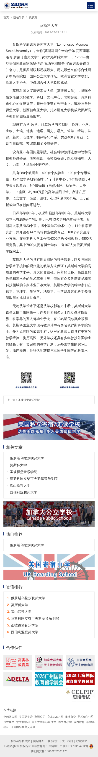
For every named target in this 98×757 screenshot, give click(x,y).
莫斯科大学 (18, 464)
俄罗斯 (33, 17)
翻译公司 (39, 716)
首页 (6, 17)
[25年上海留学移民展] (80, 678)
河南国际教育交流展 (23, 727)
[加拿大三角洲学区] (17, 679)
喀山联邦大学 (20, 485)
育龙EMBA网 (55, 716)
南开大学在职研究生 (44, 722)
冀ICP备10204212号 (75, 746)
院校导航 (18, 17)
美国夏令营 (26, 716)
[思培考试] (80, 695)
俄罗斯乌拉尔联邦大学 (27, 458)
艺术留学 (83, 716)
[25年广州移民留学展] (49, 679)
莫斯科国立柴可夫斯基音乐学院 (34, 478)
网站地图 (38, 741)
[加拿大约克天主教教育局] (80, 662)
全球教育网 (10, 716)
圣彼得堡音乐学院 (29, 400)
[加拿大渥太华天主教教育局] (49, 662)
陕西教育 (79, 722)
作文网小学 (65, 722)
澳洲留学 (70, 716)
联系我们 (53, 741)
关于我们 (67, 741)
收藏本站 (81, 741)
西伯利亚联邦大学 (23, 492)
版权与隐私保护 (20, 741)
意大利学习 (23, 722)
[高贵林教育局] (17, 662)
